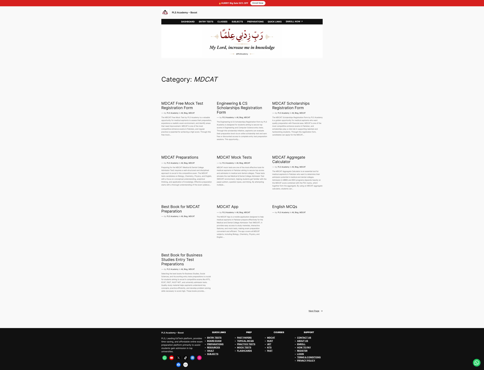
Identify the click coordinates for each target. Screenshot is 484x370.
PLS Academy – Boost (184, 12)
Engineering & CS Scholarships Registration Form (239, 108)
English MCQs (284, 206)
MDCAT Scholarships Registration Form (291, 105)
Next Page (316, 311)
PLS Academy (172, 113)
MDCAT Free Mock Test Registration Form (182, 105)
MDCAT (192, 113)
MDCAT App (227, 206)
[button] (476, 362)
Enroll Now (257, 3)
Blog (186, 113)
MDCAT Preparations (179, 157)
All (182, 113)
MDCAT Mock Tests (234, 157)
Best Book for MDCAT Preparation (180, 208)
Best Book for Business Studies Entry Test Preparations (181, 259)
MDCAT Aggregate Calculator (288, 159)
